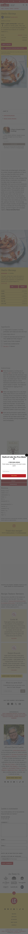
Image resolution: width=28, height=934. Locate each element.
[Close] (26, 455)
